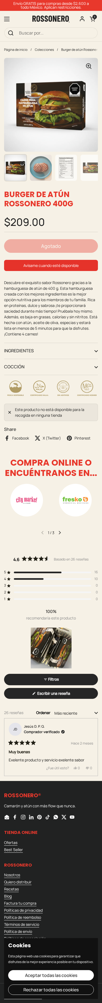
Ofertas (10, 842)
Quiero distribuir (18, 881)
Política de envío (18, 931)
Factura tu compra (20, 903)
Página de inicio (15, 49)
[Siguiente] (91, 747)
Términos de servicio (21, 924)
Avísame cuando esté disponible (51, 265)
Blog (8, 896)
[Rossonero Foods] (51, 19)
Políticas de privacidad (23, 910)
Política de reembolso (22, 917)
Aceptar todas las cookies (51, 975)
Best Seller (13, 849)
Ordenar (43, 712)
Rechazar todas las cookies (51, 990)
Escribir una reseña (61, 694)
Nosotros (12, 874)
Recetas (11, 889)
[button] (92, 19)
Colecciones (44, 49)
